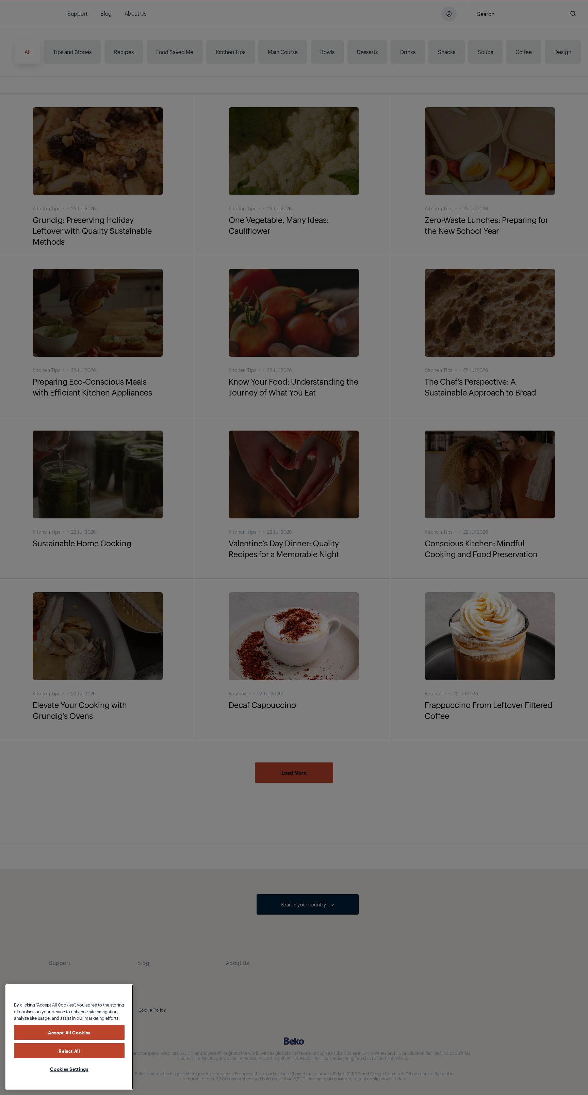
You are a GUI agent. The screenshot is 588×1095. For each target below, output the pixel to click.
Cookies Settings (69, 1069)
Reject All (69, 1051)
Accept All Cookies (69, 1032)
